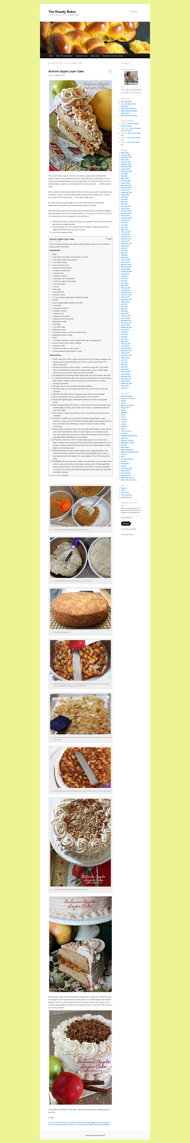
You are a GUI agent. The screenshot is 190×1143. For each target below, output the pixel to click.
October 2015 (125, 297)
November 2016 (126, 267)
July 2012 (124, 388)
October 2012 (125, 381)
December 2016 (126, 264)
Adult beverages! (126, 396)
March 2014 (125, 341)
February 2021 (126, 162)
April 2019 (124, 204)
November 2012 (126, 379)
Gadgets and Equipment (129, 436)
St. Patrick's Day (126, 468)
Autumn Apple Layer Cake (66, 71)
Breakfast (124, 412)
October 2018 (125, 215)
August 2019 (125, 195)
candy (123, 417)
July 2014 (124, 332)
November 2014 (126, 323)
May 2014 (124, 337)
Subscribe (126, 524)
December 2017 (126, 236)
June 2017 (124, 250)
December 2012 (126, 376)
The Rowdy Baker (62, 11)
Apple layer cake (96, 1122)
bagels (123, 403)
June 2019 (124, 199)
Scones (123, 461)
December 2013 (126, 348)
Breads (123, 410)
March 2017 (125, 257)
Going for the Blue (127, 440)
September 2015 (126, 299)
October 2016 (125, 269)
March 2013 (125, 369)
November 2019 (126, 188)
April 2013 (124, 367)
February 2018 (126, 232)
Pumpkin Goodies (127, 459)
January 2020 (125, 183)
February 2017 (126, 260)
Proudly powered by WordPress (95, 1135)
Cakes (56, 1122)
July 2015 (124, 304)
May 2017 (124, 253)
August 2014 (125, 330)
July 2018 (124, 222)
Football (124, 433)
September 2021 (126, 157)
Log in (123, 490)
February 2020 (126, 181)
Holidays (124, 445)
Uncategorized (126, 475)
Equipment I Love (81, 56)
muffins (123, 454)
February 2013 (126, 371)
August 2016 (125, 274)
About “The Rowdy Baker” (64, 56)
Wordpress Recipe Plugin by (59, 475)
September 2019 (126, 192)
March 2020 (125, 178)
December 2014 (126, 320)
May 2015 (124, 309)
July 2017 (124, 248)
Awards (123, 401)
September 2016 (126, 271)
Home (51, 56)
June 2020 (124, 174)
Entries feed (125, 493)
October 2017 (125, 241)
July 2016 (124, 276)
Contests (124, 419)
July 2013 (124, 360)
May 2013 (124, 365)
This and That (125, 473)
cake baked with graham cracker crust (64, 1124)
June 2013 (124, 362)
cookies (123, 422)
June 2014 (124, 334)
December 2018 (126, 211)
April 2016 (124, 283)
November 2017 (126, 239)
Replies (106, 1124)
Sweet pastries (126, 471)
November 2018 (126, 213)
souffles (123, 466)
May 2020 (124, 176)
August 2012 (125, 385)
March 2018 (125, 229)
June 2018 (124, 225)
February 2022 (126, 155)
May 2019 (124, 201)
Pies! (122, 457)
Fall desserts (98, 1124)
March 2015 (125, 313)
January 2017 (125, 262)
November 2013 (126, 351)
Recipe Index (95, 56)
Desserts (62, 1122)
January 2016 (125, 290)
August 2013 (125, 358)
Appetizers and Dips (128, 398)
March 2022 (125, 153)
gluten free (124, 438)
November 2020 (126, 167)
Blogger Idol (125, 408)
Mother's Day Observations (130, 452)
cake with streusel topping (85, 1124)
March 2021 (125, 160)
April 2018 (124, 227)
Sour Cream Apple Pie (128, 108)
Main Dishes (125, 447)
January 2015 (125, 318)
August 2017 (125, 246)
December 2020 (126, 164)
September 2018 (126, 218)
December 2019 (126, 185)
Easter (123, 429)
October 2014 (125, 325)
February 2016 (126, 288)
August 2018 (125, 220)
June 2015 (124, 306)
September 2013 (126, 355)
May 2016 (124, 281)
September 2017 (126, 243)
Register (124, 488)
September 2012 (126, 383)
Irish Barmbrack (126, 101)
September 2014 (126, 327)
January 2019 (125, 209)
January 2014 (125, 346)
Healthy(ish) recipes (127, 442)
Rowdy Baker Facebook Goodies (112, 56)
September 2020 (126, 171)
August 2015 (125, 302)
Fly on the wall (126, 431)
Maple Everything (127, 450)
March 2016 (125, 285)
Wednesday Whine (127, 477)
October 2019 (125, 190)
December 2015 (126, 292)
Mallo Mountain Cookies (129, 115)
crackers (124, 424)
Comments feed (126, 495)
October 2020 (125, 169)
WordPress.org (126, 497)
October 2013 (125, 353)
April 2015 (124, 311)
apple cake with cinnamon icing (80, 1122)
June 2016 (124, 278)
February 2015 (126, 316)
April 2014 (124, 339)
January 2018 (125, 234)
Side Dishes (125, 463)
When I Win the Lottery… (129, 480)
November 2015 (126, 295)
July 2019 (124, 197)
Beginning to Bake (127, 405)
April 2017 (124, 255)
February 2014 (126, 344)
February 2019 (126, 206)
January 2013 (125, 374)
